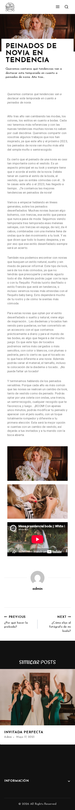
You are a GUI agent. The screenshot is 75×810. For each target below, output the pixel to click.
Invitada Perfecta (23, 732)
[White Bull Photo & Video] (9, 7)
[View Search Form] (66, 7)
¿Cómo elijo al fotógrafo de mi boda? (60, 624)
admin (37, 589)
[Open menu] (57, 7)
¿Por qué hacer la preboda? (16, 622)
